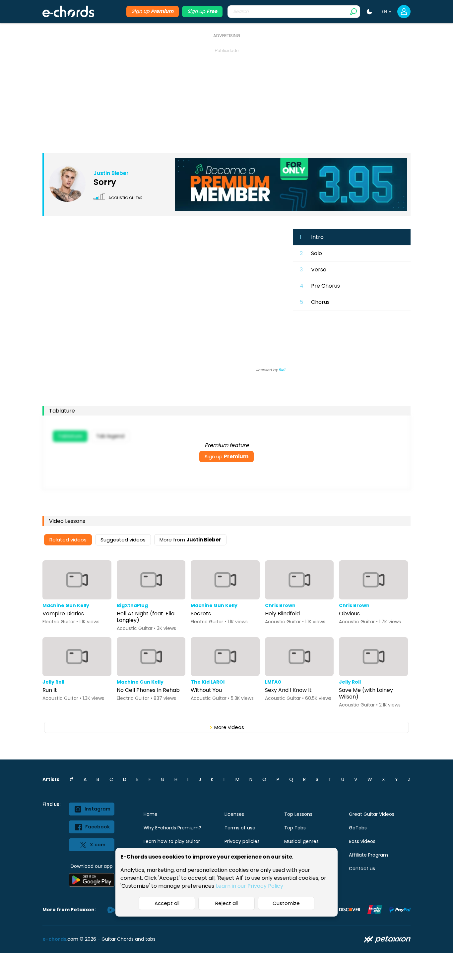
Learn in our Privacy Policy (249, 886)
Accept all (167, 903)
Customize (286, 903)
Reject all (226, 903)
